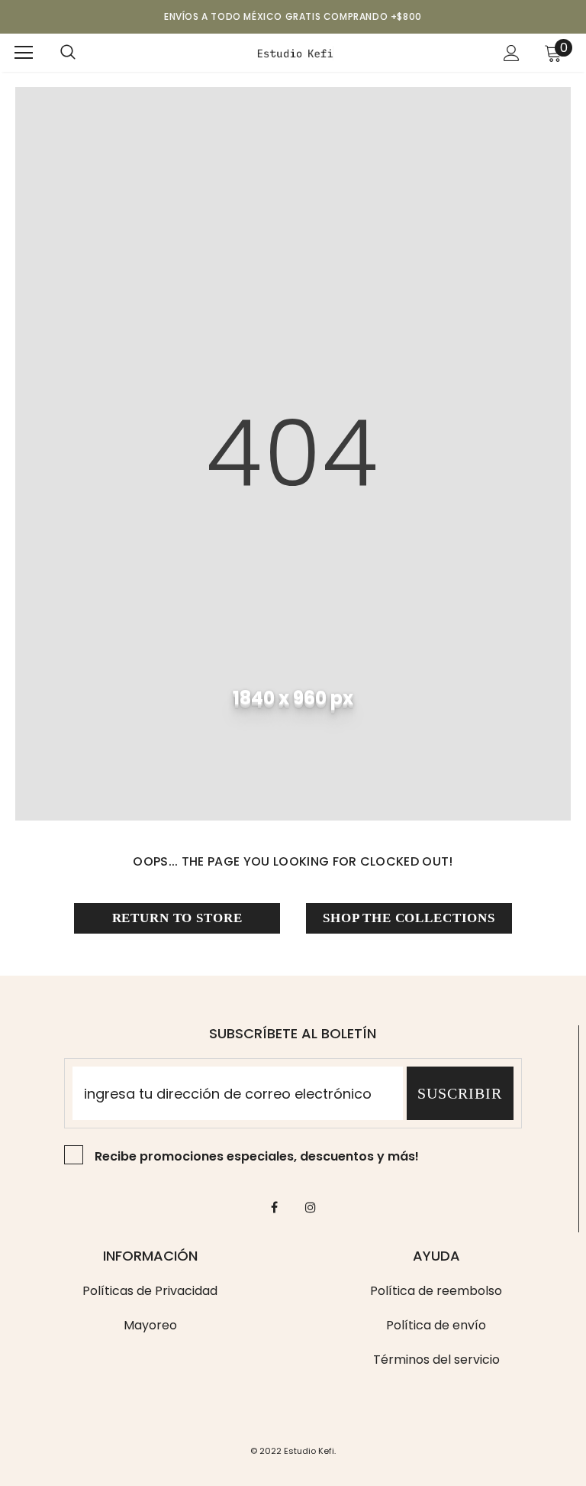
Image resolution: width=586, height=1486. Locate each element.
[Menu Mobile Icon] (23, 53)
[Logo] (295, 52)
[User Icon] (512, 53)
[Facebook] (274, 1207)
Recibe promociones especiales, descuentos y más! (257, 1156)
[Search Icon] (68, 52)
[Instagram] (310, 1207)
